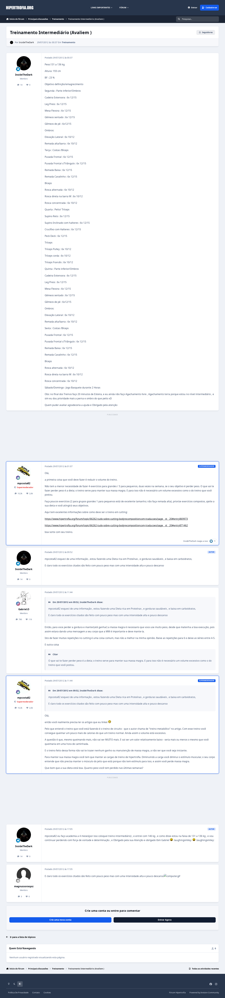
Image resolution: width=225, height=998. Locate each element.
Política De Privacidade (18, 992)
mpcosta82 (23, 483)
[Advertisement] (112, 437)
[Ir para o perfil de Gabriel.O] (24, 598)
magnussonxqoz (24, 886)
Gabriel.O (23, 609)
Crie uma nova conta (60, 919)
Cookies (47, 992)
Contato (36, 992)
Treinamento (68, 42)
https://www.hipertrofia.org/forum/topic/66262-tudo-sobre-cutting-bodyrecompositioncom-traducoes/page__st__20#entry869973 (116, 518)
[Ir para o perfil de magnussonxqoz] (24, 875)
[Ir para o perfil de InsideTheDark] (11, 42)
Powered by (204, 992)
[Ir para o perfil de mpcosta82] (24, 472)
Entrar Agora (164, 919)
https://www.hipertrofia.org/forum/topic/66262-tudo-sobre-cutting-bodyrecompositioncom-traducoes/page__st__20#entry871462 (116, 525)
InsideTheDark (26, 42)
